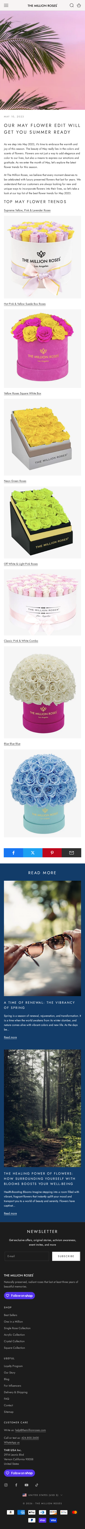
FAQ (6, 1399)
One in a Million (13, 1322)
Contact (8, 1405)
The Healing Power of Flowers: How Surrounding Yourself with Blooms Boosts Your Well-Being (40, 1178)
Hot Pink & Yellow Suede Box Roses (25, 304)
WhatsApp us (12, 1442)
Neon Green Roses (15, 481)
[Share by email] (71, 852)
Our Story (9, 1373)
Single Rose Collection (17, 1328)
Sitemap (8, 1412)
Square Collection (14, 1348)
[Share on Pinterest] (52, 852)
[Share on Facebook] (13, 852)
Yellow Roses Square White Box (22, 393)
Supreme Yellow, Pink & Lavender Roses (27, 210)
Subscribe (66, 1256)
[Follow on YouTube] (26, 1485)
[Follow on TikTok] (37, 1485)
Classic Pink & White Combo (21, 641)
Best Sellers (10, 1315)
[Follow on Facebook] (16, 1485)
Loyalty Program (13, 1366)
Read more (10, 1037)
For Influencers (12, 1386)
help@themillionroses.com (30, 1430)
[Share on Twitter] (32, 852)
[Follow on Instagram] (6, 1485)
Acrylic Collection (14, 1335)
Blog (6, 1379)
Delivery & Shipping (15, 1392)
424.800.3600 (30, 1438)
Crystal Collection (14, 1341)
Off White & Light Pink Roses (21, 564)
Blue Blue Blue (12, 744)
